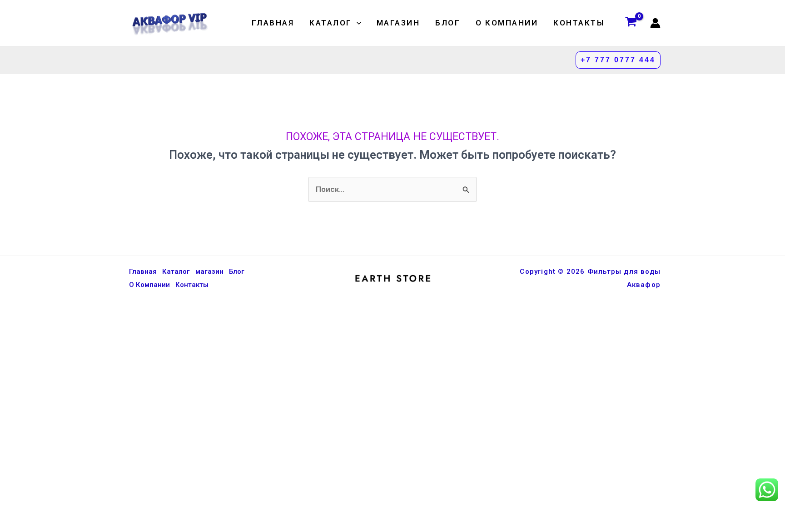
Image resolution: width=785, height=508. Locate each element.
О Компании (507, 22)
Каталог (330, 22)
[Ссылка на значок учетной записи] (655, 23)
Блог (447, 22)
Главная (273, 22)
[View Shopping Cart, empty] (631, 23)
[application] (356, 22)
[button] (618, 60)
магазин (398, 22)
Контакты (578, 22)
